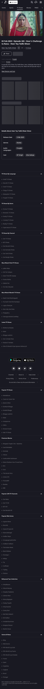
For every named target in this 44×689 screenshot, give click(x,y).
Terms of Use (21, 379)
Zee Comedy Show (8, 339)
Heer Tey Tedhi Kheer (9, 47)
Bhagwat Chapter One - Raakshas (12, 444)
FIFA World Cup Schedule (10, 655)
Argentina (6, 666)
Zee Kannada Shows (9, 250)
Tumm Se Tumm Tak (9, 399)
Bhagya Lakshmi (7, 335)
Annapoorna (6, 421)
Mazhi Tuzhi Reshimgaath (10, 298)
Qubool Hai (6, 283)
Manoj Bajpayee (7, 599)
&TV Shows (6, 242)
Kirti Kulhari (6, 618)
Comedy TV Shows (8, 220)
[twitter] (24, 368)
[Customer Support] (35, 2)
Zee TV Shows (7, 239)
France (5, 659)
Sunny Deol (6, 610)
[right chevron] (4, 90)
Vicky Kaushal (7, 607)
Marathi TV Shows (8, 183)
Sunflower (6, 566)
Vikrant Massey (7, 588)
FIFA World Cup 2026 (9, 648)
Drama (8, 61)
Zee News (6, 499)
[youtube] (29, 368)
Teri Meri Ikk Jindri (8, 287)
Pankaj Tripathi (7, 603)
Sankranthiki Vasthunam (10, 458)
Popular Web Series (8, 516)
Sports (11, 8)
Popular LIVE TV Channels (9, 493)
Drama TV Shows (8, 209)
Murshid (5, 525)
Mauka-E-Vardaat (8, 343)
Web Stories (6, 644)
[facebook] (13, 368)
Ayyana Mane (7, 522)
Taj (4, 562)
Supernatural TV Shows (9, 228)
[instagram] (18, 368)
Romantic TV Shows (8, 213)
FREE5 (36, 8)
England (5, 670)
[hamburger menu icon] (40, 2)
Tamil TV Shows (7, 187)
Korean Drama (7, 429)
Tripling (5, 570)
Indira (4, 425)
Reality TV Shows (8, 224)
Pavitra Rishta (7, 279)
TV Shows (20, 8)
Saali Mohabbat (7, 447)
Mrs (4, 466)
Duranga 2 (6, 555)
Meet (4, 331)
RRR (4, 488)
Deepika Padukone (8, 592)
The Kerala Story (7, 473)
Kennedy (5, 451)
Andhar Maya (7, 536)
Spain (4, 662)
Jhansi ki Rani (6, 403)
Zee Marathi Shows (8, 246)
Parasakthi (6, 481)
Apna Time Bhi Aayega (9, 276)
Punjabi (14, 58)
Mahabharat (6, 395)
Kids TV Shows (7, 432)
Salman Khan (7, 596)
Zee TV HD (6, 503)
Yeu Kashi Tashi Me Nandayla (11, 302)
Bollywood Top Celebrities (9, 579)
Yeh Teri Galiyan (7, 272)
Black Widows (7, 551)
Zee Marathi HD (7, 510)
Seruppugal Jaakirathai (9, 540)
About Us (20, 375)
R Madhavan (6, 585)
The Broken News (8, 547)
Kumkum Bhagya (8, 407)
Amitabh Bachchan (8, 622)
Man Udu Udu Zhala (8, 309)
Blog (4, 640)
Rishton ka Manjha (8, 328)
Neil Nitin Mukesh (8, 614)
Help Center (31, 375)
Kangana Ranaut (7, 625)
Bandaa (5, 484)
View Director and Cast (8, 70)
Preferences (33, 379)
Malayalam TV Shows (9, 194)
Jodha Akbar (6, 268)
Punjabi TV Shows (8, 198)
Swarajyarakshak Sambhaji (10, 317)
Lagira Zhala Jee (7, 305)
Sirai (4, 470)
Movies (29, 8)
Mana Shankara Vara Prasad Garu (13, 462)
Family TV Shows (7, 216)
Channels (10, 375)
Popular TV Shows (7, 390)
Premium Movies (7, 438)
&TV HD (5, 507)
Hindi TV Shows (7, 179)
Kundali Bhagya (7, 410)
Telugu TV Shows (8, 190)
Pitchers (5, 573)
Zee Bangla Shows (8, 257)
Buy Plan (14, 2)
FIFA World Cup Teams (9, 651)
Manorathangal (7, 533)
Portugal (5, 677)
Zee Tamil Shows (8, 253)
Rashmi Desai (7, 629)
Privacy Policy (9, 379)
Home (4, 8)
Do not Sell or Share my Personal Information (21, 382)
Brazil (4, 673)
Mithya (5, 559)
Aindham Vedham (8, 544)
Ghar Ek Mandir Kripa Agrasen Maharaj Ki (15, 346)
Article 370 (6, 477)
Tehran (5, 455)
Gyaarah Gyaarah (8, 529)
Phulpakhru (6, 313)
